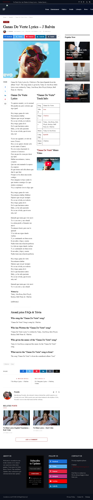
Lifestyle (78, 9)
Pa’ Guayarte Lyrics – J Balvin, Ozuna (44, 382)
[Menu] (4, 9)
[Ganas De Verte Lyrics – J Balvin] (31, 59)
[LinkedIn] (5, 95)
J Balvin (45, 115)
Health (71, 9)
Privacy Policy (37, 482)
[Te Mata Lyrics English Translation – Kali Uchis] (16, 417)
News (86, 9)
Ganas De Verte (45, 150)
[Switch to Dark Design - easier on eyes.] (87, 2)
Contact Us (80, 497)
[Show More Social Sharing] (58, 36)
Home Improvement (73, 98)
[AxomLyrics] (24, 9)
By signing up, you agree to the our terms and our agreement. (35, 481)
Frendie (11, 31)
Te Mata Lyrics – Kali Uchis (43, 428)
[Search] (89, 2)
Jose (44, 109)
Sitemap (87, 497)
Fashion (64, 9)
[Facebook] (5, 87)
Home (47, 9)
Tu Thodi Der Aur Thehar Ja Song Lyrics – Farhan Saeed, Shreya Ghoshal (31, 2)
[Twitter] (5, 91)
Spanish (6, 22)
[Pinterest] (5, 99)
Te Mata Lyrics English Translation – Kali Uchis (16, 429)
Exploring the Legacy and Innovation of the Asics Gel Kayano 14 (77, 73)
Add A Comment (31, 439)
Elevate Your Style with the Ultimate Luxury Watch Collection (76, 52)
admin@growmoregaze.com (80, 468)
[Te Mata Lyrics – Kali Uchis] (46, 417)
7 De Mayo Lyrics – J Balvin (19, 381)
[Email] (5, 103)
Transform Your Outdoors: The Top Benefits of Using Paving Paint (77, 91)
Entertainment (55, 9)
